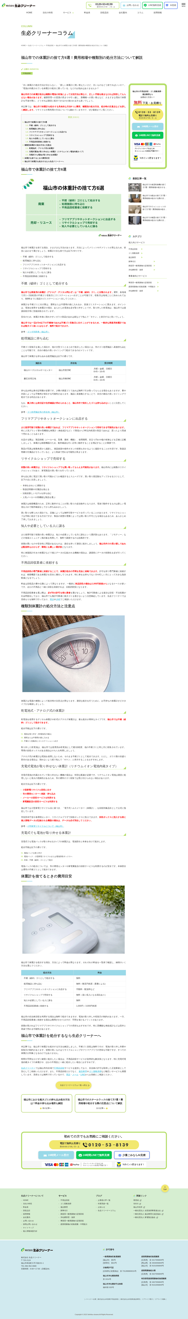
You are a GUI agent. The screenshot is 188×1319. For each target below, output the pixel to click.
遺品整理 (83, 1071)
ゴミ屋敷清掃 (95, 1071)
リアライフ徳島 (160, 1299)
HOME (29, 13)
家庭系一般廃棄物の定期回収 (140, 266)
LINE (58, 599)
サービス (63, 1196)
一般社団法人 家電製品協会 (144, 1217)
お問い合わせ (133, 5)
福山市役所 (137, 1207)
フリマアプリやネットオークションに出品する (46, 132)
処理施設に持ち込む (35, 129)
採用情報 (158, 13)
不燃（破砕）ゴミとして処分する (41, 125)
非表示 (76, 117)
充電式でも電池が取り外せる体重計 (42, 155)
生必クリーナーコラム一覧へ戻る (73, 1085)
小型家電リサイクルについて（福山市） (45, 826)
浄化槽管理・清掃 (136, 270)
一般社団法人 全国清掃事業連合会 (147, 1210)
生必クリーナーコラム (107, 1210)
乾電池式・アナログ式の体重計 (40, 148)
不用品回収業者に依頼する (38, 142)
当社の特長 (48, 13)
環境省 (136, 1200)
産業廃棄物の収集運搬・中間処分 (142, 287)
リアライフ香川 (147, 1299)
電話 (52, 599)
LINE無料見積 (154, 5)
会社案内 (123, 13)
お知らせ (101, 1207)
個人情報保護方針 (30, 1231)
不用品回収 (27, 73)
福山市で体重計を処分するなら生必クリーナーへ (43, 161)
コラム (140, 13)
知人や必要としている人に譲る (40, 138)
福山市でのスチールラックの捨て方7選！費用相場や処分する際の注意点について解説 (100, 1101)
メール (75, 1075)
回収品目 (104, 13)
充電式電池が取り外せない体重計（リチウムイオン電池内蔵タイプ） (55, 152)
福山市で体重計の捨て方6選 (35, 122)
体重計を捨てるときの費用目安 (36, 158)
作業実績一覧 (103, 1204)
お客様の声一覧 (104, 1200)
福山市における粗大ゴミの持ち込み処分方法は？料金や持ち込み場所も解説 (47, 1101)
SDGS (135, 1204)
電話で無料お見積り (148, 116)
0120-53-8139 (105, 5)
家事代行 (132, 261)
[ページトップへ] (165, 1188)
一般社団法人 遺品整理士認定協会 (147, 1214)
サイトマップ (28, 1228)
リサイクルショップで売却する (40, 135)
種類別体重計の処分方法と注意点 (37, 145)
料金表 (87, 13)
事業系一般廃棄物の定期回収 (140, 283)
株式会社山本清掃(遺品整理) (130, 1299)
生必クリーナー (28, 1068)
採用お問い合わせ (30, 1224)
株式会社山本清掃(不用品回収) (108, 1299)
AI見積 (173, 5)
